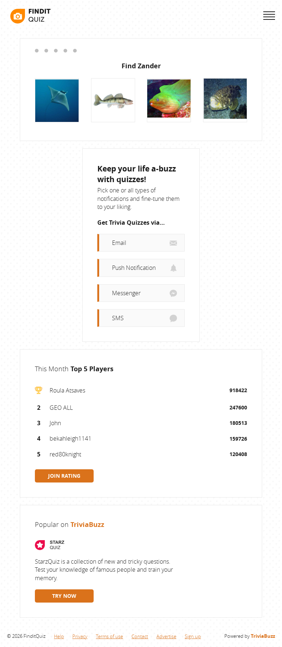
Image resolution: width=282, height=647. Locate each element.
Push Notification (134, 268)
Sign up (193, 636)
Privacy (79, 636)
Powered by (249, 636)
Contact (139, 636)
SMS (118, 318)
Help (59, 636)
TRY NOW (64, 595)
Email (119, 243)
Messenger (126, 293)
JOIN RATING (64, 475)
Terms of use (109, 636)
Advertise (166, 636)
